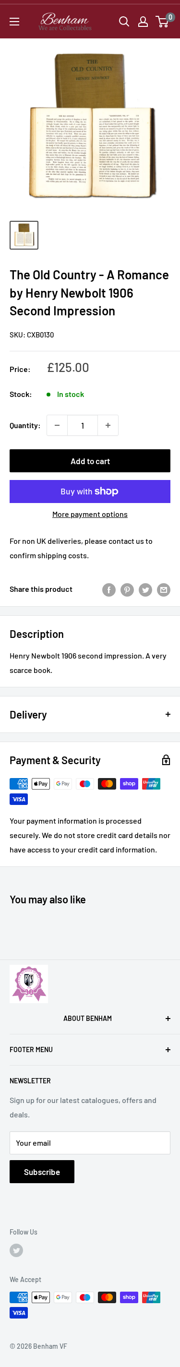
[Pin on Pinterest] (127, 589)
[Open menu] (14, 21)
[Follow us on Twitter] (16, 1250)
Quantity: (25, 425)
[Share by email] (163, 589)
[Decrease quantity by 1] (57, 425)
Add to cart (90, 461)
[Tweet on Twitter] (145, 589)
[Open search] (124, 21)
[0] (162, 21)
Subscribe (42, 1171)
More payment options (90, 513)
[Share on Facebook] (109, 589)
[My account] (143, 21)
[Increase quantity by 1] (108, 425)
